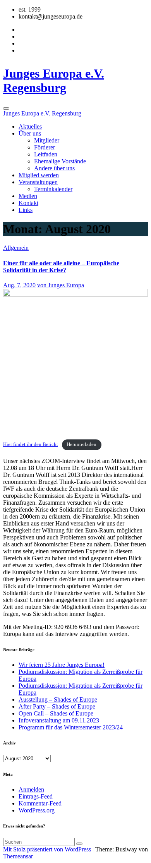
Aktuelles (30, 126)
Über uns (30, 133)
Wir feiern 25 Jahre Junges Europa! (62, 664)
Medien (28, 196)
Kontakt (28, 203)
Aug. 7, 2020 (19, 285)
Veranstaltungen (38, 182)
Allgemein (16, 247)
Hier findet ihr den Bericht (30, 444)
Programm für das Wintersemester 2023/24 (71, 727)
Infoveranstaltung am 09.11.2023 (59, 720)
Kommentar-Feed (40, 803)
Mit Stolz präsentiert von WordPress (48, 849)
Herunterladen (81, 444)
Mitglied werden (39, 175)
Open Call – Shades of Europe (56, 713)
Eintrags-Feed (36, 796)
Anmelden (31, 789)
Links (26, 210)
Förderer (44, 147)
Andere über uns (54, 168)
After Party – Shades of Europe (57, 706)
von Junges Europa (60, 285)
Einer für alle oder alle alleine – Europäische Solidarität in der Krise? (61, 266)
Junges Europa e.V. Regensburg (53, 80)
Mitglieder (46, 140)
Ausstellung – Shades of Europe (58, 699)
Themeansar (18, 856)
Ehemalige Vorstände (60, 161)
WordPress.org (37, 810)
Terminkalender (53, 189)
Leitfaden (45, 154)
